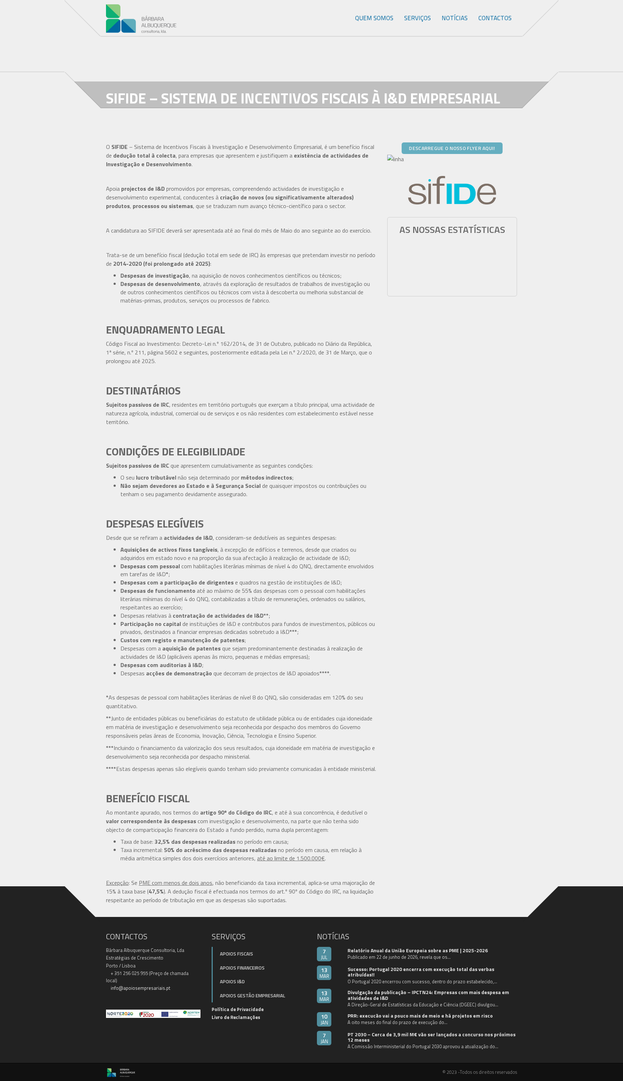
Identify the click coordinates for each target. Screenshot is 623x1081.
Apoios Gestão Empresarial (252, 995)
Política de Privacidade (238, 1009)
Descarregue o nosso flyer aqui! (452, 148)
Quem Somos (374, 18)
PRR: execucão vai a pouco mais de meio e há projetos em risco (420, 1015)
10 (324, 1019)
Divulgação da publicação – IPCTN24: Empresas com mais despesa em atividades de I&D (428, 994)
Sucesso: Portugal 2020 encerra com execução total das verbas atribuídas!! (421, 971)
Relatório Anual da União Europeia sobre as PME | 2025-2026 (418, 950)
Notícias (455, 18)
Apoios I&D (232, 981)
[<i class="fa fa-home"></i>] (342, 18)
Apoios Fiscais (236, 953)
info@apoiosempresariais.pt (140, 988)
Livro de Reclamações (236, 1017)
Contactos (495, 18)
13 (324, 973)
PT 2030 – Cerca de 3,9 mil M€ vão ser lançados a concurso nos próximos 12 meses (432, 1037)
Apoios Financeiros (242, 967)
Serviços (417, 18)
